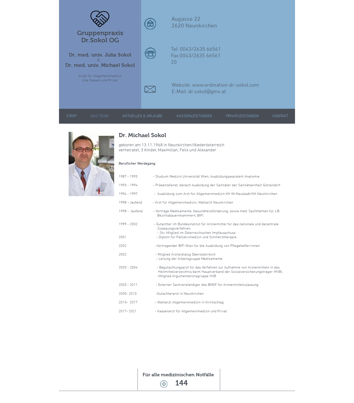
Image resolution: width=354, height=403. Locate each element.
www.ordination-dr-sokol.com (225, 85)
